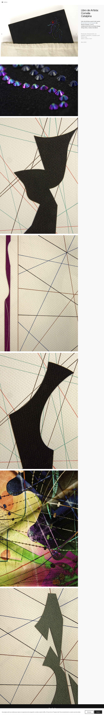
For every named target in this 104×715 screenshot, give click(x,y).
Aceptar (98, 712)
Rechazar (89, 712)
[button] (2, 34)
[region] (52, 711)
